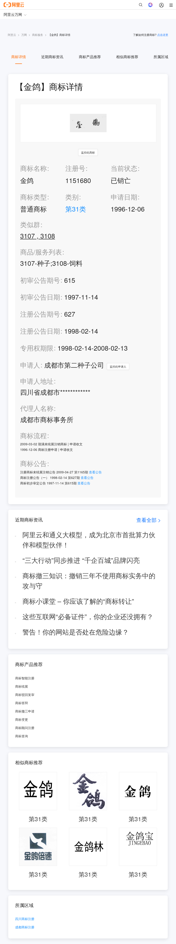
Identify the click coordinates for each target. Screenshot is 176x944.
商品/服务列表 (41, 251)
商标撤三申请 (24, 711)
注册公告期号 (40, 313)
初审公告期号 (40, 280)
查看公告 (95, 472)
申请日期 (124, 196)
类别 (72, 196)
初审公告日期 (40, 296)
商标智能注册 (24, 678)
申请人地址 (36, 381)
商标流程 (33, 435)
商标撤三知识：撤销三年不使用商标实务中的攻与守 (88, 580)
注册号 (75, 168)
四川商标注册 (24, 919)
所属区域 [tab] (161, 56)
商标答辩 (21, 703)
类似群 (30, 224)
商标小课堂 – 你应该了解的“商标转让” (78, 601)
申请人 (30, 364)
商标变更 (21, 719)
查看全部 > (148, 519)
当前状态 (124, 168)
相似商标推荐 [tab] (127, 56)
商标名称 (33, 168)
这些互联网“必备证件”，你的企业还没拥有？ (87, 616)
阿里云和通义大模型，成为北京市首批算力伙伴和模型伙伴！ (88, 539)
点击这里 (162, 35)
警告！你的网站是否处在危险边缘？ (75, 631)
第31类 (75, 208)
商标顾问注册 (24, 727)
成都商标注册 (24, 927)
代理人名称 (36, 408)
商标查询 (21, 736)
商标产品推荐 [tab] (90, 56)
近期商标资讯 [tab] (52, 56)
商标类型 (33, 196)
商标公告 (33, 463)
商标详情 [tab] (18, 56)
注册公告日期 (40, 330)
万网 (24, 35)
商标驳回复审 (24, 694)
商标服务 (37, 35)
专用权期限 (36, 347)
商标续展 (21, 686)
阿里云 (12, 35)
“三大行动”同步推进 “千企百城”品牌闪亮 (81, 560)
